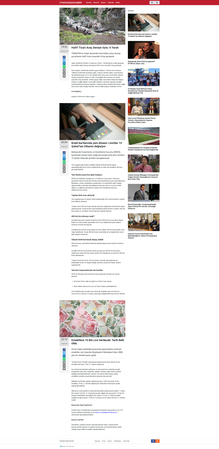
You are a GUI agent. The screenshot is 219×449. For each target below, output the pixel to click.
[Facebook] (64, 57)
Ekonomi (96, 2)
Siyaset (103, 2)
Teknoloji (111, 2)
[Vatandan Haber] (70, 2)
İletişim (110, 441)
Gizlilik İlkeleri (117, 441)
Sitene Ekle (126, 441)
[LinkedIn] (64, 63)
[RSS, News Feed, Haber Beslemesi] (157, 441)
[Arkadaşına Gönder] (64, 69)
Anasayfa (97, 441)
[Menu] (152, 2)
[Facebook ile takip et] (153, 441)
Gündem (89, 2)
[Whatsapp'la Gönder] (64, 66)
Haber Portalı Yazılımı (68, 446)
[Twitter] (64, 60)
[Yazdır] (64, 73)
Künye (103, 441)
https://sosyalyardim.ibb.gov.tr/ (106, 412)
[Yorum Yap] (64, 76)
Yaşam (117, 2)
